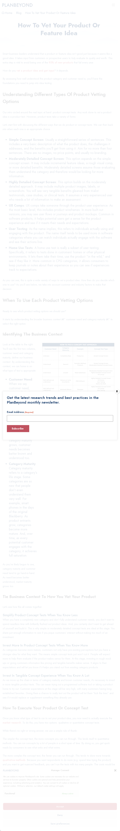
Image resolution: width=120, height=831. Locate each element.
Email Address (20, 412)
